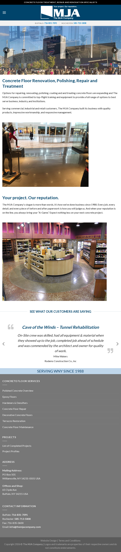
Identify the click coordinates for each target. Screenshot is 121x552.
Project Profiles (10, 451)
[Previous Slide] (3, 343)
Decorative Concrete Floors (17, 414)
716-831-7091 (50, 23)
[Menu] (4, 12)
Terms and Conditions (69, 540)
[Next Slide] (117, 343)
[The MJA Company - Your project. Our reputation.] (60, 12)
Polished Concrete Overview (17, 390)
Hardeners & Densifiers (15, 402)
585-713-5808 (80, 23)
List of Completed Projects (16, 445)
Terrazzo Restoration (13, 420)
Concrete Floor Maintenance (17, 427)
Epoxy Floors (9, 396)
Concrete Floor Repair (14, 408)
